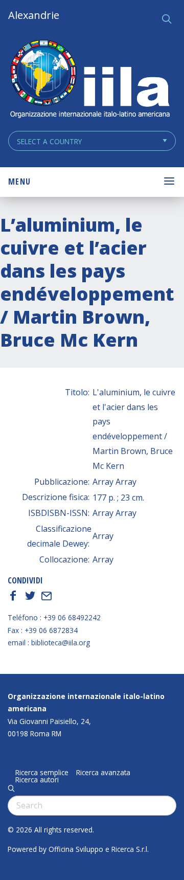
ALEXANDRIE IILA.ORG (89, 80)
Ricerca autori (37, 779)
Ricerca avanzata (103, 772)
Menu (19, 181)
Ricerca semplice (41, 772)
